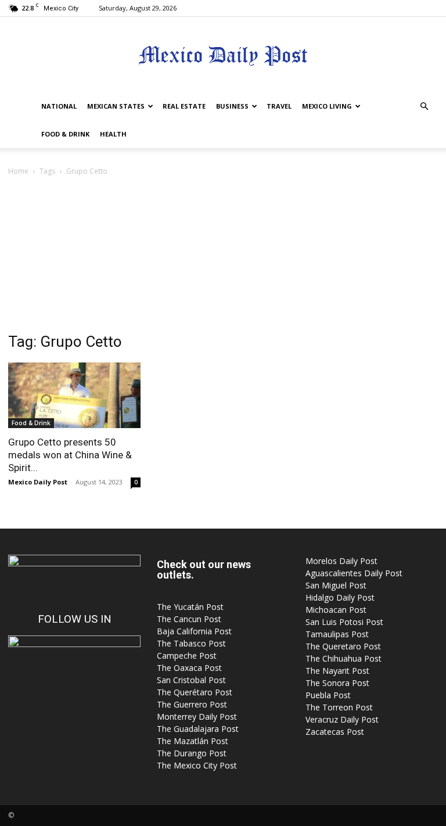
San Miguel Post (335, 585)
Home (18, 171)
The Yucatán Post (190, 606)
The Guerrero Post (192, 704)
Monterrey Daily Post (197, 716)
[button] (424, 106)
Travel (279, 106)
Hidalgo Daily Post (340, 597)
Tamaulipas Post (337, 634)
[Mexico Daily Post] (223, 55)
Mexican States (116, 106)
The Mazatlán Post (192, 740)
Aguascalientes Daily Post (353, 573)
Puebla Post (328, 695)
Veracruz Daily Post (342, 719)
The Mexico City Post (197, 765)
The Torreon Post (339, 707)
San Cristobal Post (191, 679)
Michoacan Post (335, 609)
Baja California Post (194, 631)
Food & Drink (65, 134)
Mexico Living (327, 106)
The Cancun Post (189, 618)
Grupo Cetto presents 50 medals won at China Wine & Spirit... (70, 454)
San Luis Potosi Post (344, 621)
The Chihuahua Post (343, 658)
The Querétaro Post (194, 692)
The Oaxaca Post (189, 667)
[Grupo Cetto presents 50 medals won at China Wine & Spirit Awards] (74, 395)
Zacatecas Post (334, 731)
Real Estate (184, 106)
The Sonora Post (337, 682)
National (59, 106)
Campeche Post (187, 655)
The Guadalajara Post (198, 728)
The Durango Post (191, 753)
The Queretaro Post (343, 646)
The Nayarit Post (337, 670)
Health (113, 134)
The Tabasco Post (191, 643)
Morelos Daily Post (341, 560)
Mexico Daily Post (37, 481)
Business (232, 106)
